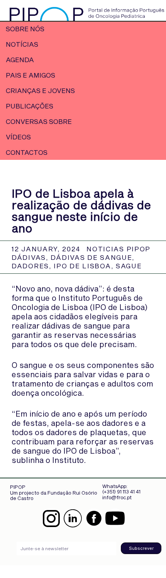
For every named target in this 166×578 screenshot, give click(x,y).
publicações (29, 106)
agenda (20, 59)
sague (129, 266)
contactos (26, 152)
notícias (22, 44)
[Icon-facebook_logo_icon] (93, 518)
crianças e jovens (40, 90)
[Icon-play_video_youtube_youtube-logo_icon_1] (115, 518)
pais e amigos (30, 75)
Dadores (30, 266)
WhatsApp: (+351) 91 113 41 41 (121, 489)
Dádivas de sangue (91, 257)
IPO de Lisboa (82, 266)
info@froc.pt (117, 497)
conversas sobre (39, 121)
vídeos (18, 137)
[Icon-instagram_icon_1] (51, 518)
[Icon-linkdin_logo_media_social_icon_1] (72, 518)
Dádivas (29, 257)
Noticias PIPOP (118, 249)
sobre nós (25, 28)
